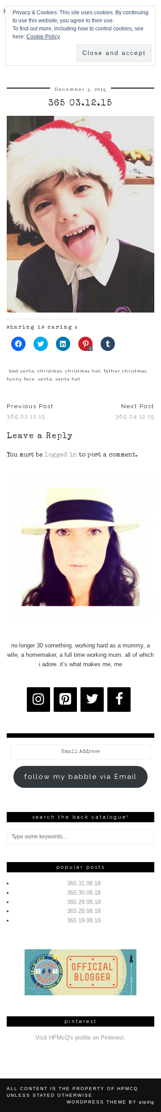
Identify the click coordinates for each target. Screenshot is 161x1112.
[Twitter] (92, 699)
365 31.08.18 (84, 883)
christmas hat (83, 370)
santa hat (67, 378)
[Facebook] (119, 699)
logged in (61, 455)
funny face (21, 378)
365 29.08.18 (84, 902)
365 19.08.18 (84, 920)
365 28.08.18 (84, 911)
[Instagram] (38, 699)
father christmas (125, 370)
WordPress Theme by (110, 1101)
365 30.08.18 (84, 892)
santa (45, 378)
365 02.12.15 (30, 411)
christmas (50, 370)
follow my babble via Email (80, 776)
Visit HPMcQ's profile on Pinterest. (80, 1037)
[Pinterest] (65, 699)
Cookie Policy (43, 37)
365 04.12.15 (134, 411)
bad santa (21, 370)
